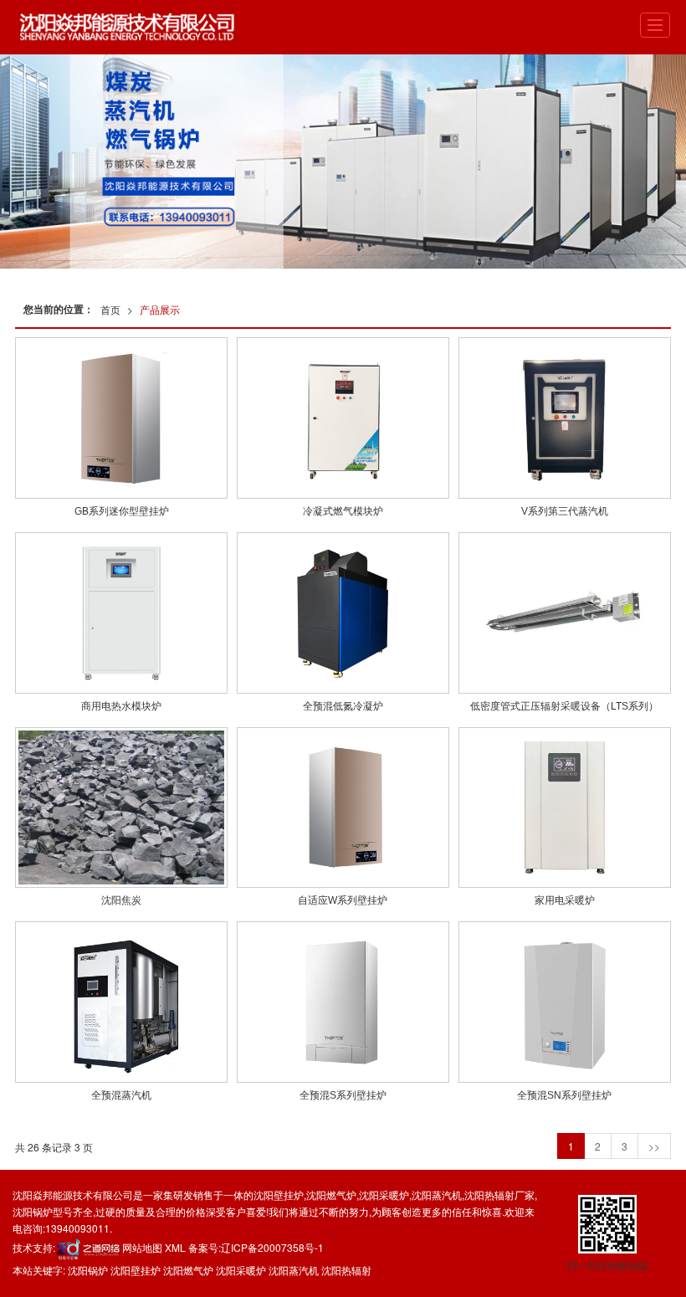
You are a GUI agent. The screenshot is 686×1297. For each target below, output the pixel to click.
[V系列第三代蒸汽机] (565, 418)
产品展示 (160, 309)
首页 (110, 309)
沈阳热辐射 (489, 1194)
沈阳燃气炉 (331, 1194)
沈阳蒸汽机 (437, 1194)
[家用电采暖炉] (565, 808)
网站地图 (142, 1247)
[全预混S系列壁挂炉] (343, 1002)
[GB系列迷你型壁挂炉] (121, 418)
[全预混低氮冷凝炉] (343, 613)
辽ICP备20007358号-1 (272, 1247)
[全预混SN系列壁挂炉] (565, 1002)
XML (175, 1247)
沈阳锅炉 (33, 1211)
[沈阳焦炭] (121, 808)
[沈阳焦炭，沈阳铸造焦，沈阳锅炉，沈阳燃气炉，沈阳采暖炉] (343, 161)
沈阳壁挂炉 (278, 1194)
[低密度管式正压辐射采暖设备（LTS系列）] (565, 613)
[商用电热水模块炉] (121, 613)
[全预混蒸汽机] (121, 1002)
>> (654, 1146)
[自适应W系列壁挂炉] (343, 808)
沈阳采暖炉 (384, 1194)
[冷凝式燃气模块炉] (343, 418)
